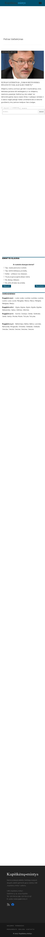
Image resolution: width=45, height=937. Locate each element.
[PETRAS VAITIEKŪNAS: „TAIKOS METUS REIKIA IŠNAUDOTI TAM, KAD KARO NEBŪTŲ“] (22, 65)
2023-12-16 (6, 108)
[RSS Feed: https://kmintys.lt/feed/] (8, 904)
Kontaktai (30, 929)
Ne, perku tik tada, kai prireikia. (15, 283)
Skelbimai (10, 925)
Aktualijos (6, 52)
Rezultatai (40, 286)
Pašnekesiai (19, 925)
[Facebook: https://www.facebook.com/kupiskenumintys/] (12, 904)
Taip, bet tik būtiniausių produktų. (16, 271)
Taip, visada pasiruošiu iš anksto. (16, 268)
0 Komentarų (15, 107)
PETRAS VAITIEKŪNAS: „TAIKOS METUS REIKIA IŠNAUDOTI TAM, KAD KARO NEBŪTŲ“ (20, 83)
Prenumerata (12, 929)
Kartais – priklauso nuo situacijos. (16, 274)
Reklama (21, 929)
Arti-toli (13, 52)
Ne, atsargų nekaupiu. (12, 280)
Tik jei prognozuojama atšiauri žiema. (17, 277)
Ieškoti (41, 112)
